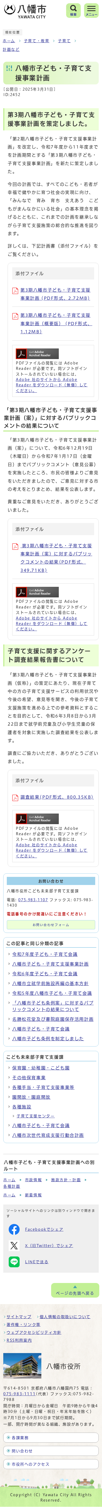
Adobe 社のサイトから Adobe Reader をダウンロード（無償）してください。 (52, 385)
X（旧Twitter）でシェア (49, 1246)
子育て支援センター (36, 1116)
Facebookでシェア (44, 1229)
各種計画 (11, 1186)
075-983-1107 (33, 900)
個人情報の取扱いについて (65, 1317)
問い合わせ (22, 1451)
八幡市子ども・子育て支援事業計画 (50, 964)
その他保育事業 (29, 1077)
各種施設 (21, 1107)
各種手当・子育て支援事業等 (43, 1087)
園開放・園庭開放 (31, 1097)
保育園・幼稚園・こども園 (41, 1068)
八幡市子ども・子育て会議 (41, 1029)
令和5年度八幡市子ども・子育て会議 (52, 993)
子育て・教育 (37, 41)
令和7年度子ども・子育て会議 (45, 954)
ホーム (9, 41)
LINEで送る (36, 1262)
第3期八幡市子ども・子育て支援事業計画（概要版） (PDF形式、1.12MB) (56, 323)
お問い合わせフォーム (51, 924)
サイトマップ (19, 1317)
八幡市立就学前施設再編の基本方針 (50, 983)
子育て (64, 41)
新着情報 (33, 1195)
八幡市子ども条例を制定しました (48, 1039)
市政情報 (33, 1180)
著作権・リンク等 (24, 1325)
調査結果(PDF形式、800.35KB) (57, 797)
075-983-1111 (19, 1394)
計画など (11, 49)
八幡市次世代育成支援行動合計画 (48, 1135)
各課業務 (20, 1438)
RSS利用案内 (19, 1340)
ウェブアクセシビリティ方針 (34, 1332)
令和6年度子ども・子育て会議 (45, 974)
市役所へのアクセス (31, 1464)
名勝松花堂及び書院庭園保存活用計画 (53, 1019)
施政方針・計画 (66, 1180)
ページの (75, 1293)
